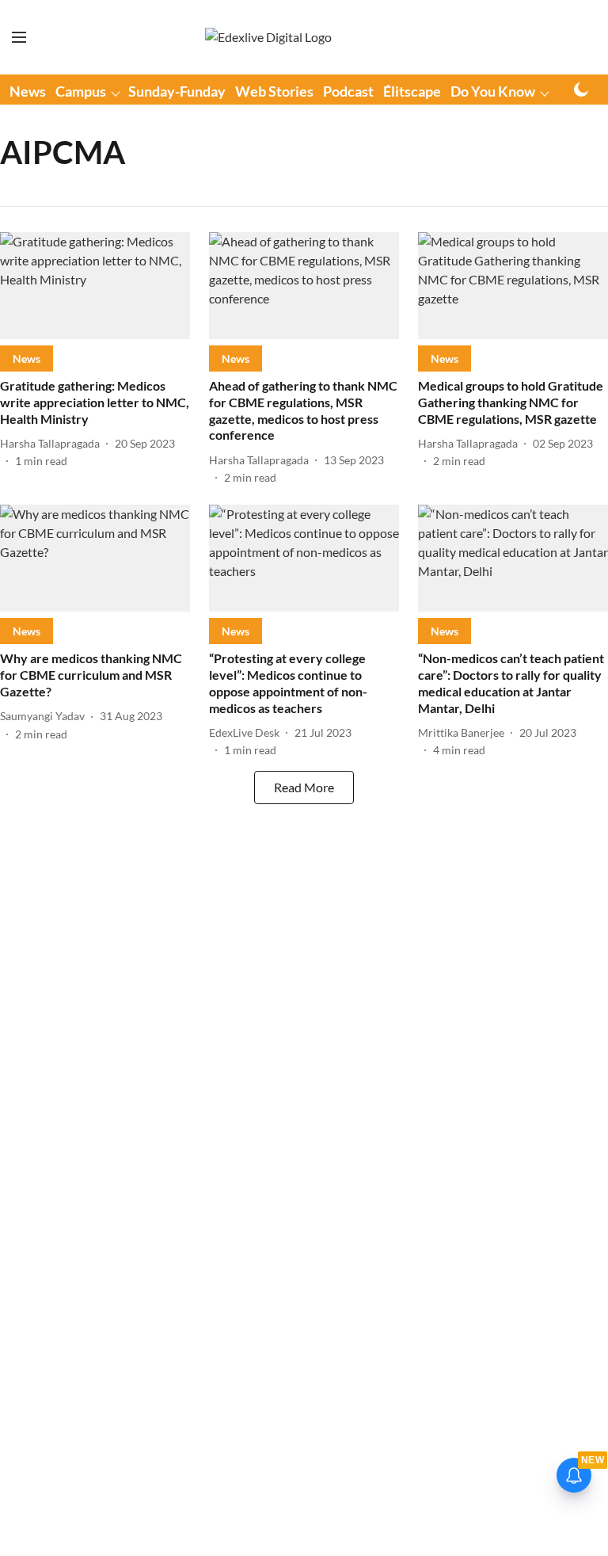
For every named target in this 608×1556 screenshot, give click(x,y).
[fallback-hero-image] (95, 285)
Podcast (348, 91)
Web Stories (274, 91)
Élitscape (412, 91)
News (28, 91)
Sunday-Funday (177, 91)
